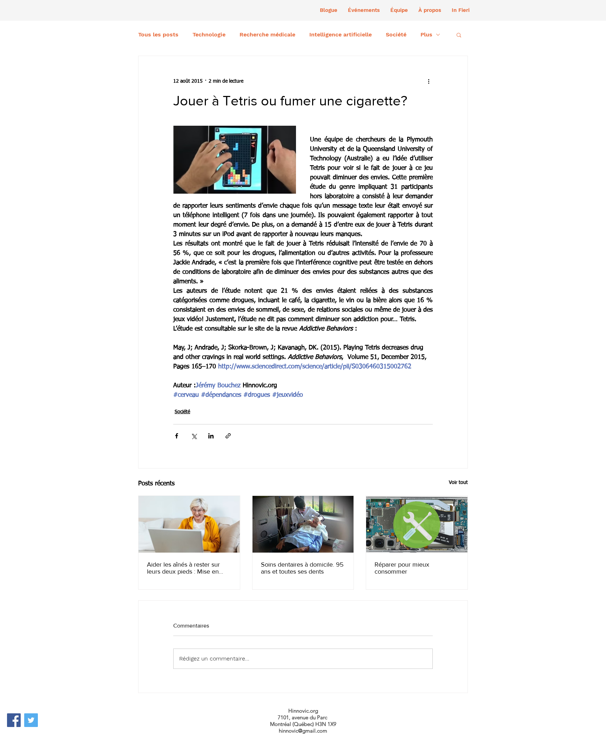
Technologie (209, 34)
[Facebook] (14, 720)
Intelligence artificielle (340, 34)
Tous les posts (158, 34)
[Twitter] (31, 720)
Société (396, 34)
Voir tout (458, 482)
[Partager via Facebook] (176, 435)
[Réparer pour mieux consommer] (416, 524)
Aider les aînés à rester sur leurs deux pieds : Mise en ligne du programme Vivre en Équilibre (187, 568)
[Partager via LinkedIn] (211, 435)
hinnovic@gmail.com (303, 730)
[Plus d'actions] (428, 81)
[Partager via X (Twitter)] (193, 435)
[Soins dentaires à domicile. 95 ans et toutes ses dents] (303, 524)
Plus (426, 34)
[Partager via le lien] (228, 435)
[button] (364, 10)
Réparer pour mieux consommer (402, 568)
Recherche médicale (267, 34)
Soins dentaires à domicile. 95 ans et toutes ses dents (302, 568)
